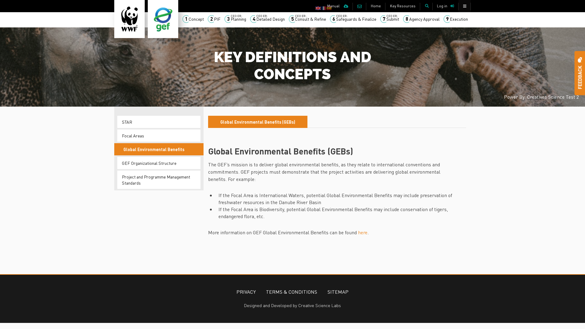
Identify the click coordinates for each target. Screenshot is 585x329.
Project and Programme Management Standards (156, 180)
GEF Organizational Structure (149, 163)
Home (376, 6)
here (362, 232)
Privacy (246, 291)
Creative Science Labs (319, 305)
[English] (318, 7)
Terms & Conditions (291, 291)
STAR (127, 122)
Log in (442, 6)
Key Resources (403, 6)
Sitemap (338, 291)
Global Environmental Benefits (153, 149)
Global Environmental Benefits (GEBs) (257, 122)
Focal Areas (133, 135)
